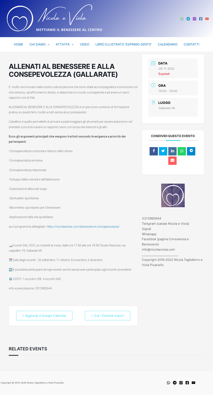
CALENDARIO (167, 44)
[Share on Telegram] (191, 151)
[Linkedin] (172, 151)
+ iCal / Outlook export (107, 316)
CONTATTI (191, 44)
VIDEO (84, 44)
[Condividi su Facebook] (154, 151)
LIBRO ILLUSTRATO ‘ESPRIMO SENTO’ (123, 44)
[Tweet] (163, 151)
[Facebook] (201, 19)
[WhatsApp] (182, 19)
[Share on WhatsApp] (182, 151)
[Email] (172, 160)
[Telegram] (188, 19)
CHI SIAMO (37, 44)
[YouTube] (207, 19)
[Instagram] (194, 19)
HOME (18, 44)
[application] (48, 44)
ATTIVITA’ (63, 44)
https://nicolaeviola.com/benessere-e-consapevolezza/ (83, 226)
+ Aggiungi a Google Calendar (44, 316)
